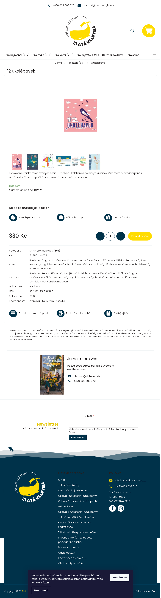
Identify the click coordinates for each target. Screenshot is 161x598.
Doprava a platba (69, 547)
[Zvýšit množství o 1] (120, 236)
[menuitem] (17, 55)
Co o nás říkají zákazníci (72, 490)
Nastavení (41, 590)
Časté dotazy (66, 553)
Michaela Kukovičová (80, 260)
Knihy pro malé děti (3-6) (45, 250)
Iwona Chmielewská (137, 264)
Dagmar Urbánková (54, 260)
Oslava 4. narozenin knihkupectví (78, 512)
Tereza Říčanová (104, 260)
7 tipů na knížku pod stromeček (77, 532)
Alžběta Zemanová (127, 260)
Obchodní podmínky (71, 563)
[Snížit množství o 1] (100, 236)
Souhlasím (120, 577)
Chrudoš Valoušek (76, 264)
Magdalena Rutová (52, 264)
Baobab (35, 286)
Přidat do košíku (140, 236)
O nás (61, 480)
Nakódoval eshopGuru (144, 591)
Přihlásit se (77, 437)
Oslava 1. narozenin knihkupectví (77, 496)
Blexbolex (35, 260)
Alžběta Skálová (114, 264)
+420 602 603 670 (85, 381)
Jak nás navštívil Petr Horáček (76, 517)
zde (46, 582)
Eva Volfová (96, 264)
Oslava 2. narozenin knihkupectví (78, 501)
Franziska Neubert (40, 268)
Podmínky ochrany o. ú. (72, 558)
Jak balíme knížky (68, 485)
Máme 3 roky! (66, 506)
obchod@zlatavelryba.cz (89, 376)
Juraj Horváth (72, 273)
